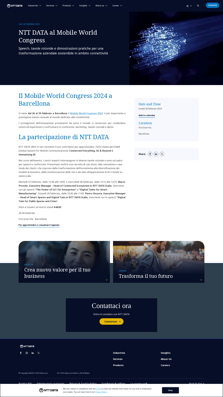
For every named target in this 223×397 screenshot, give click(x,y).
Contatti (212, 5)
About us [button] (99, 5)
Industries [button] (33, 5)
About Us (166, 359)
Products (118, 365)
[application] (111, 390)
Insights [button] (83, 5)
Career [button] (115, 5)
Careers (165, 365)
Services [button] (50, 5)
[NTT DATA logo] (11, 6)
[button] (198, 5)
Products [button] (66, 5)
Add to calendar (147, 115)
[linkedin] (156, 154)
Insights (165, 352)
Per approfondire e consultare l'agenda (39, 225)
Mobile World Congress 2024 (86, 113)
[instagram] (27, 353)
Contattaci (110, 321)
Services (118, 359)
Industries (119, 352)
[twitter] (162, 154)
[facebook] (150, 154)
